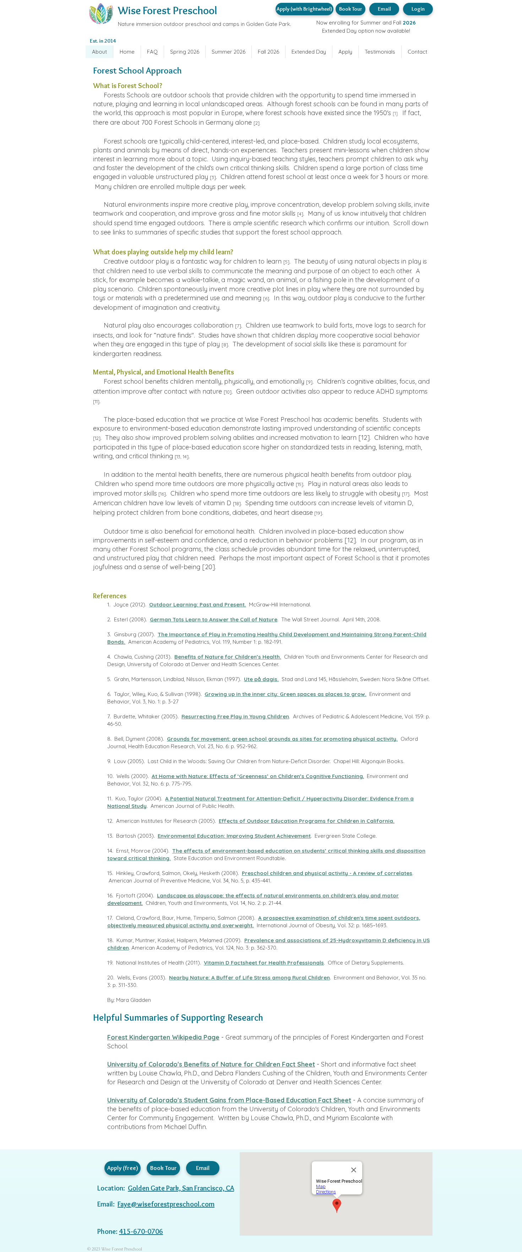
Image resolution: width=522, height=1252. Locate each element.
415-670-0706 (141, 1231)
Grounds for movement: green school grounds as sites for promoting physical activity (281, 738)
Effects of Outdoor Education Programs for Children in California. (307, 820)
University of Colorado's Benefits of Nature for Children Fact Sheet (211, 1064)
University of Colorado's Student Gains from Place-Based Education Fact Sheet (229, 1100)
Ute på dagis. (261, 679)
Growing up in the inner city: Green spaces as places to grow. (285, 694)
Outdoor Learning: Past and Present (197, 604)
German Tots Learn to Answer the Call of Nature (213, 619)
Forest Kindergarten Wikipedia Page (163, 1037)
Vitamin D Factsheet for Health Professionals (264, 962)
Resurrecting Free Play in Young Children (235, 716)
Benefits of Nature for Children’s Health (227, 656)
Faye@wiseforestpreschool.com (166, 1204)
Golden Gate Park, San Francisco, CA (181, 1188)
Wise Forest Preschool (167, 10)
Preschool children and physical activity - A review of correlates (327, 873)
